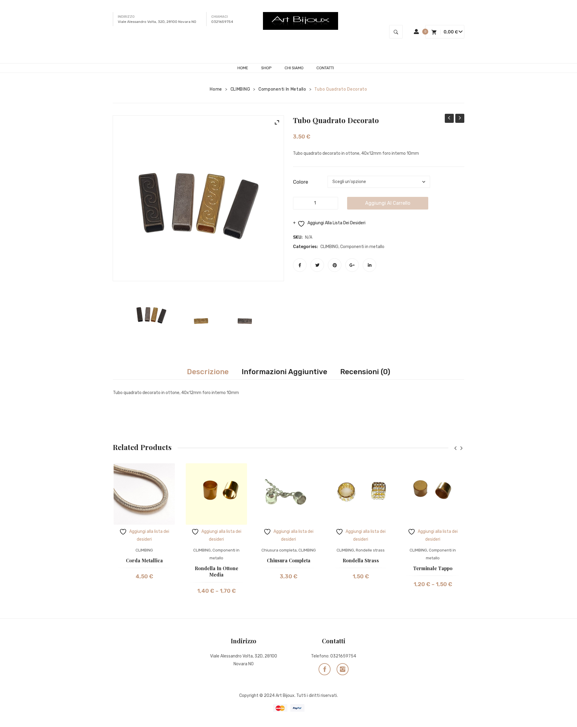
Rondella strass (361, 560)
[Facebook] (300, 265)
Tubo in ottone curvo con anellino (449, 119)
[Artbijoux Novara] (300, 21)
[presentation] (455, 448)
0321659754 (343, 656)
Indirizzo (126, 16)
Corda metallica (144, 560)
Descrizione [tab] (208, 372)
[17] (245, 321)
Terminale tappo (433, 568)
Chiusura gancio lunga (459, 119)
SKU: (298, 237)
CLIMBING (240, 89)
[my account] (416, 31)
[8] (151, 313)
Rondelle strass (370, 550)
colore (300, 182)
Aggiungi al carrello (387, 203)
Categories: (305, 246)
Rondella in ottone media (216, 571)
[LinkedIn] (369, 265)
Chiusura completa (279, 550)
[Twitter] (317, 265)
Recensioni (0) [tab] (365, 372)
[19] (198, 319)
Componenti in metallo (282, 89)
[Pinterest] (334, 265)
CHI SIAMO (294, 68)
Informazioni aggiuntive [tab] (284, 372)
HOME (242, 68)
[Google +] (352, 265)
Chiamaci (219, 16)
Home (216, 89)
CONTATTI (325, 68)
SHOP (266, 68)
